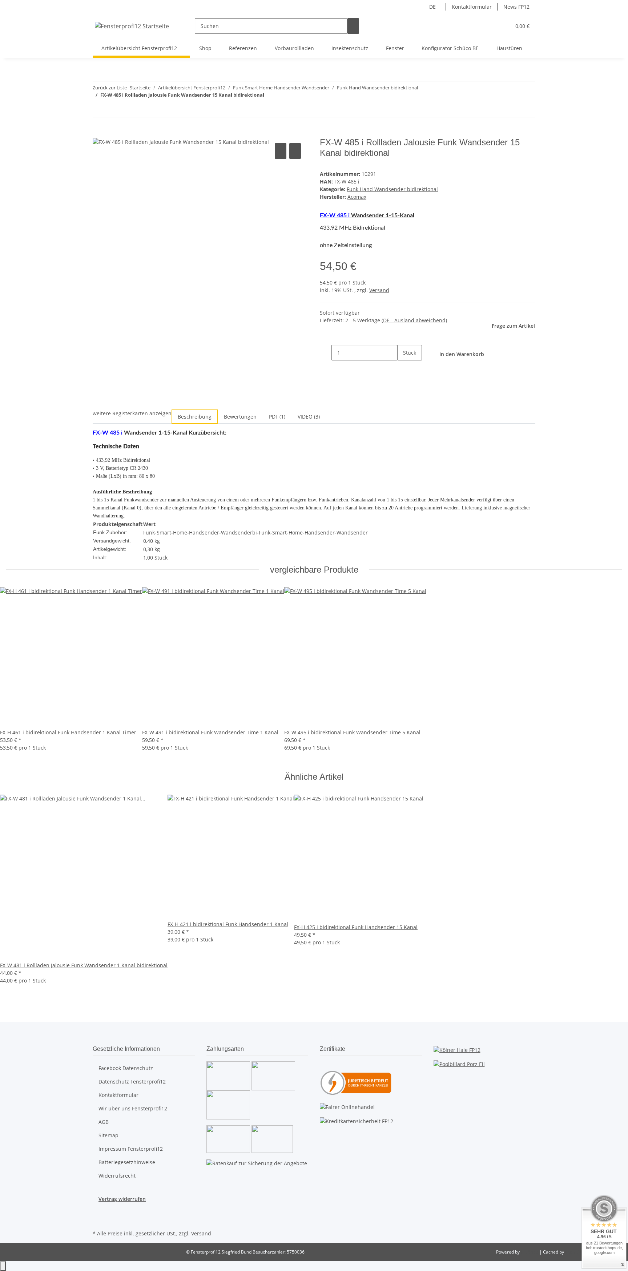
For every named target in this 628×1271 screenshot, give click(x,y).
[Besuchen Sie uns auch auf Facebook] (98, 1211)
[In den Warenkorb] (98, 133)
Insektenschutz (349, 48)
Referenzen (243, 48)
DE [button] (433, 6)
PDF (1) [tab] (277, 416)
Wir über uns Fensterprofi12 (132, 1108)
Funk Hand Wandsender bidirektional (392, 189)
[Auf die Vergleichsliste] (280, 151)
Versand (379, 290)
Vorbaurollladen (294, 48)
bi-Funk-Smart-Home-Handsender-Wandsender (310, 532)
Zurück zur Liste (110, 87)
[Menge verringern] (325, 352)
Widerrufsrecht (117, 1175)
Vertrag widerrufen (122, 1198)
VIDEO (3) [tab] (309, 416)
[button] (490, 26)
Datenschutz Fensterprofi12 (132, 1081)
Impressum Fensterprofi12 (130, 1148)
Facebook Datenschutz (125, 1068)
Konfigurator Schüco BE (450, 48)
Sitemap (108, 1135)
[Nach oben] (3, 1266)
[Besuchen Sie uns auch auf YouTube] (98, 1220)
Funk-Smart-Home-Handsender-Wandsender (197, 532)
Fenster (395, 48)
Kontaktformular (472, 6)
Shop (205, 48)
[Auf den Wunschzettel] (295, 151)
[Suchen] (353, 26)
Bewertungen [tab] (240, 416)
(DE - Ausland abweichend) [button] (414, 320)
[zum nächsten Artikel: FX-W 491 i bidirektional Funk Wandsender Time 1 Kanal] (111, 109)
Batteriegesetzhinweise (126, 1162)
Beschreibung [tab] (195, 416)
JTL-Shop (530, 1252)
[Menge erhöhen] (403, 368)
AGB (103, 1121)
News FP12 (516, 6)
